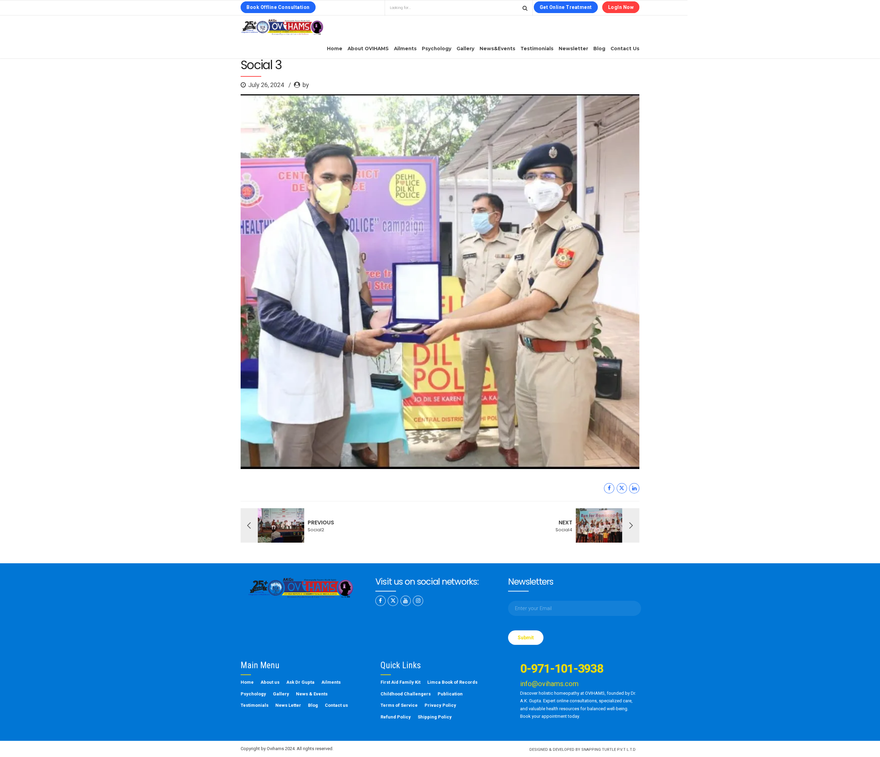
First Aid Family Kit (400, 682)
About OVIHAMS (368, 48)
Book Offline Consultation (278, 7)
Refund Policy (396, 716)
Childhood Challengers (406, 693)
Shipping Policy (435, 716)
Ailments (405, 48)
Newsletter (573, 48)
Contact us (624, 48)
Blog (599, 48)
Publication (450, 693)
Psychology (436, 48)
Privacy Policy (440, 705)
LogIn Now (621, 7)
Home (334, 48)
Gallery (465, 48)
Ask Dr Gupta (300, 682)
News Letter (288, 705)
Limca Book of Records (452, 682)
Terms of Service (399, 705)
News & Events (312, 693)
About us (270, 682)
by (305, 84)
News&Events (497, 48)
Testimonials (536, 48)
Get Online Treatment (566, 7)
